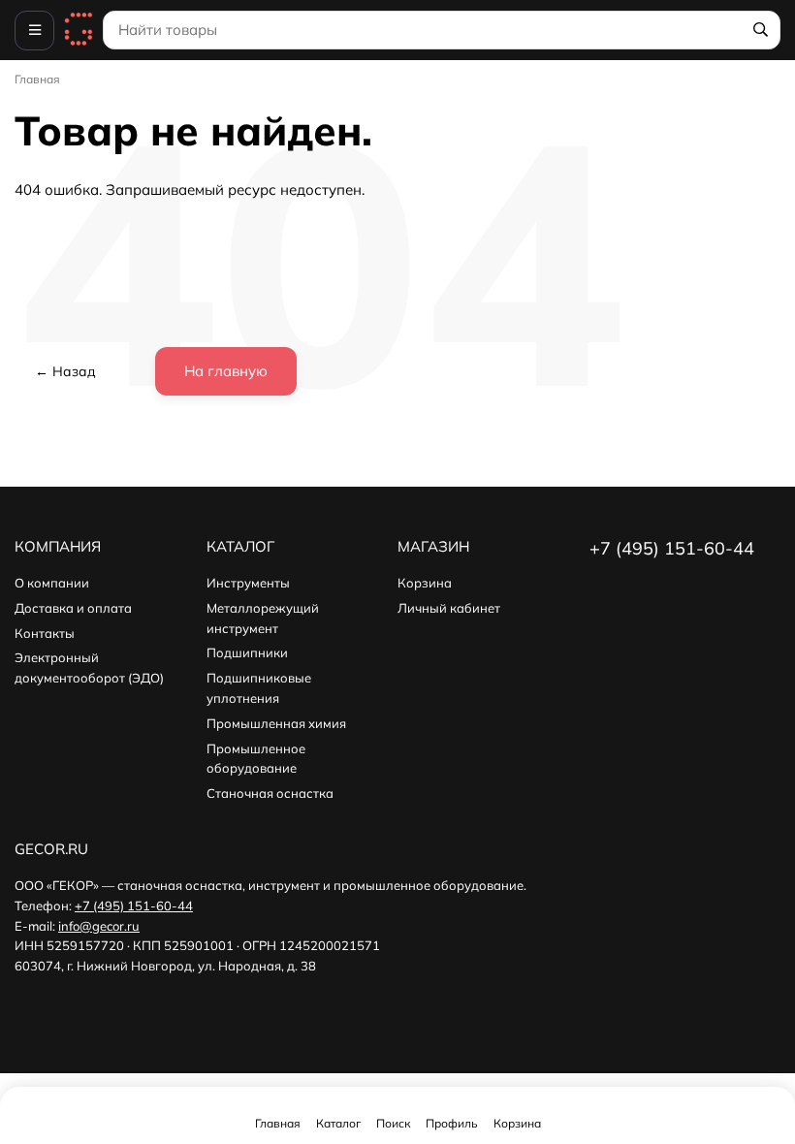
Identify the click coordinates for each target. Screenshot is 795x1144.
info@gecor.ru (99, 926)
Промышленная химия (276, 723)
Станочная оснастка (270, 793)
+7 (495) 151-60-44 (134, 905)
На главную (226, 371)
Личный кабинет (449, 608)
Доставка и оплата (73, 608)
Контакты (45, 633)
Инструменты (248, 582)
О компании (52, 582)
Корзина (425, 582)
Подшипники (247, 652)
